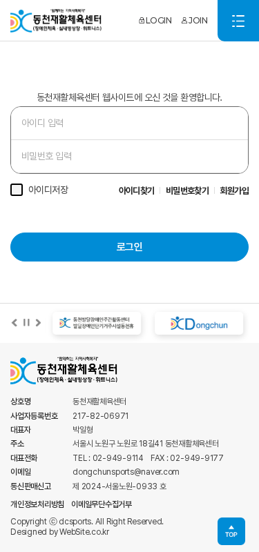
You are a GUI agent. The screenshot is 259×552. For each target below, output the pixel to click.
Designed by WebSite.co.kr (59, 532)
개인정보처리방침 (37, 504)
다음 (38, 323)
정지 (26, 323)
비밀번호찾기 (187, 191)
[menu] (238, 20)
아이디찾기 (137, 191)
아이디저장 (48, 189)
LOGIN (158, 20)
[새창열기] (96, 323)
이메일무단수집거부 (101, 504)
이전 (14, 323)
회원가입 (234, 191)
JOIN (198, 20)
